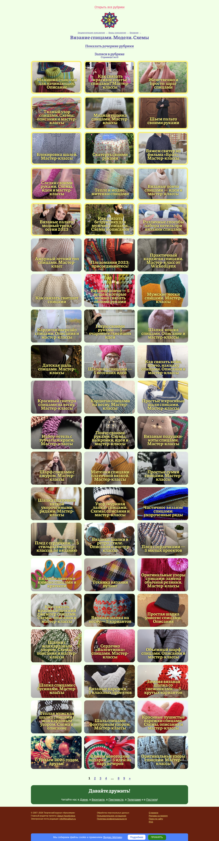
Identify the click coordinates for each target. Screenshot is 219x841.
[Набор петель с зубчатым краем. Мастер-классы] (56, 432)
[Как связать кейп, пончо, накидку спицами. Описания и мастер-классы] (163, 367)
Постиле (151, 799)
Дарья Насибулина (66, 816)
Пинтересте (116, 799)
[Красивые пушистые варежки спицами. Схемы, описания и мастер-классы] (163, 722)
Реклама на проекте (158, 816)
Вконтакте (98, 799)
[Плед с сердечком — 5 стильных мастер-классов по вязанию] (56, 539)
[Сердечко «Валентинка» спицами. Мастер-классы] (110, 651)
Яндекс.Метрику (112, 837)
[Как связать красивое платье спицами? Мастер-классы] (110, 81)
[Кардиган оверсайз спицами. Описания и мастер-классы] (56, 326)
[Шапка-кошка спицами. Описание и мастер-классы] (162, 326)
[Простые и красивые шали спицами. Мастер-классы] (162, 397)
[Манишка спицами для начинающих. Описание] (57, 83)
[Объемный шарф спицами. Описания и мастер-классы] (162, 645)
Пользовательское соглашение (111, 816)
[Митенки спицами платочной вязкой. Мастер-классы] (109, 468)
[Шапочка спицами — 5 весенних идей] (109, 361)
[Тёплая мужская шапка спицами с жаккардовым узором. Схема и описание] (57, 720)
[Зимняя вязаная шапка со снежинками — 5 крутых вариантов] (163, 686)
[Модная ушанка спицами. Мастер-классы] (110, 118)
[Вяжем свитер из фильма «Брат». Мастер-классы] (163, 154)
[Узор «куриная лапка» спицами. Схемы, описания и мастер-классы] (110, 509)
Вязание (134, 32)
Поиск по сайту (156, 819)
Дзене (84, 799)
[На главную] (109, 27)
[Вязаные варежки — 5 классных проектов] (109, 681)
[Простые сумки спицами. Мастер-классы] (162, 468)
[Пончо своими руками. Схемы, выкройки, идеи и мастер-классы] (110, 438)
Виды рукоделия (117, 32)
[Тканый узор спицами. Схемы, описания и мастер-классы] (57, 117)
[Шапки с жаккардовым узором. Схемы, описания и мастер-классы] (57, 649)
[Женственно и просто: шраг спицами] (163, 83)
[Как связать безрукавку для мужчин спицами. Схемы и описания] (110, 223)
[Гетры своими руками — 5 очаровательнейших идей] (110, 331)
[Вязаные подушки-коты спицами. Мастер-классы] (162, 432)
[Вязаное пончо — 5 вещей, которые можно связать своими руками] (110, 296)
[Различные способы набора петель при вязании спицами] (163, 225)
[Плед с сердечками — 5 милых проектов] (162, 539)
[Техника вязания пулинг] (109, 574)
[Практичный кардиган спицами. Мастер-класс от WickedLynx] (163, 260)
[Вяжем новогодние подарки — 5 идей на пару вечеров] (109, 752)
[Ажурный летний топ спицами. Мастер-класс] (56, 254)
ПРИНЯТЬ (157, 837)
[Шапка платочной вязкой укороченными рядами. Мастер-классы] (57, 507)
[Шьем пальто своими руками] (163, 113)
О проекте (153, 813)
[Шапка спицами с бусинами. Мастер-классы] (56, 681)
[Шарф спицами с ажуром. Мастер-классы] (56, 468)
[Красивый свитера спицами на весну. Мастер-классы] (56, 397)
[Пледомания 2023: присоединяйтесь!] (109, 254)
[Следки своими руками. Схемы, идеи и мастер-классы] (57, 188)
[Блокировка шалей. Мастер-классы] (56, 148)
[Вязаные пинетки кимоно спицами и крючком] (56, 574)
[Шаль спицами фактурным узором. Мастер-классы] (109, 716)
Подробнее (136, 837)
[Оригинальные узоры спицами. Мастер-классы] (162, 752)
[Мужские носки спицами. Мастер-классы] (162, 290)
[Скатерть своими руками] (109, 148)
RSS (151, 822)
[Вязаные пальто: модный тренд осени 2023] (57, 225)
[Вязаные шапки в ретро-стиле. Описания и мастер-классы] (110, 544)
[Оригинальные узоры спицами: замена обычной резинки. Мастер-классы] (163, 580)
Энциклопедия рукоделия (91, 32)
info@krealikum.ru (67, 819)
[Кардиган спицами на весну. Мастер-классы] (109, 397)
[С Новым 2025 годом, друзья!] (56, 752)
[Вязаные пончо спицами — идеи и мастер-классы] (163, 189)
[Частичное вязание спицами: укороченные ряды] (162, 503)
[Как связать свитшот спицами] (56, 290)
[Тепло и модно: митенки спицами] (109, 184)
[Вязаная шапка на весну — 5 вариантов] (109, 610)
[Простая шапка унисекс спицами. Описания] (162, 610)
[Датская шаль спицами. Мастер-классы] (56, 361)
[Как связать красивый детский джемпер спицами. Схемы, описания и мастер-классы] (57, 614)
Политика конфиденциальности (112, 819)
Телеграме (134, 799)
